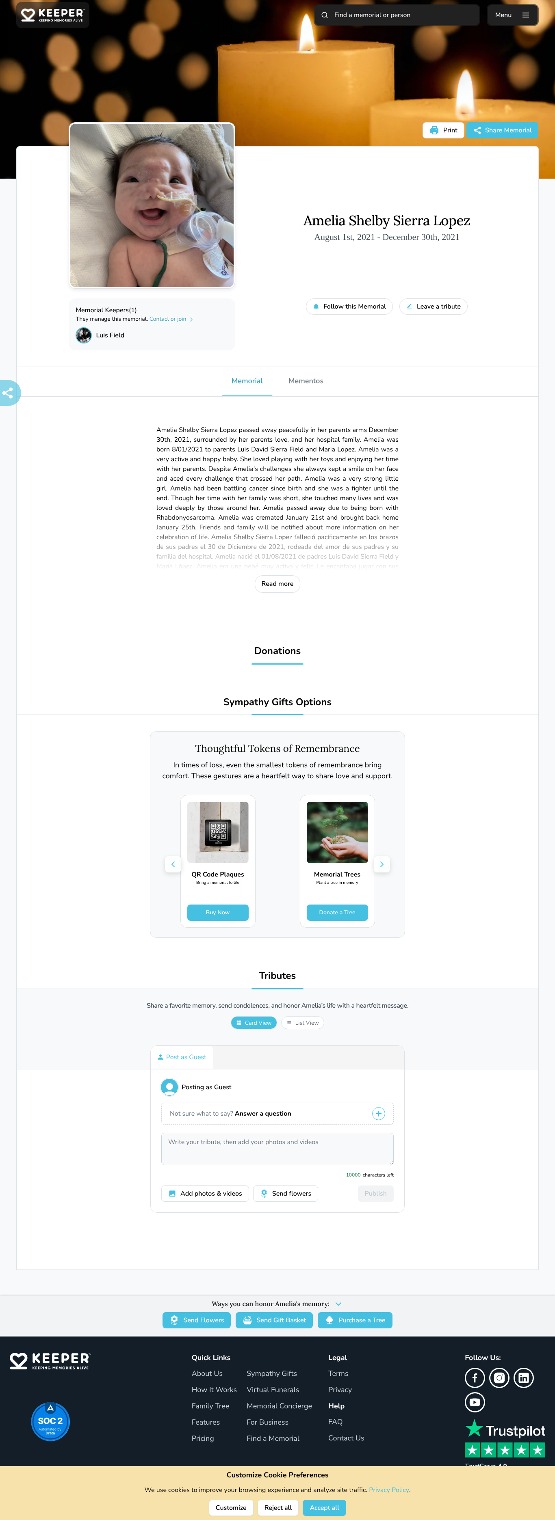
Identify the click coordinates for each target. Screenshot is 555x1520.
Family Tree (211, 1406)
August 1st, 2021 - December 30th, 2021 (387, 237)
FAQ (335, 1422)
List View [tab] (307, 1023)
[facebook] (475, 1378)
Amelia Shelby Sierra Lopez (387, 221)
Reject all (278, 1507)
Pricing (203, 1439)
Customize (231, 1507)
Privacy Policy (389, 1489)
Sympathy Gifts (272, 1374)
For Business (267, 1422)
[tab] (182, 1057)
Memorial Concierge (279, 1406)
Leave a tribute (439, 306)
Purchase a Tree (361, 1320)
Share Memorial (508, 130)
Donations (277, 651)
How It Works (214, 1390)
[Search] (325, 15)
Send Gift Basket (281, 1320)
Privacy (340, 1390)
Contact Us (346, 1438)
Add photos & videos (211, 1193)
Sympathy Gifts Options (277, 702)
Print (450, 130)
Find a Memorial (273, 1439)
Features (206, 1422)
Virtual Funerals (273, 1390)
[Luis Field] (84, 335)
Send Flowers (203, 1320)
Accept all (324, 1507)
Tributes (277, 976)
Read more (278, 583)
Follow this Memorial (354, 306)
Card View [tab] (258, 1023)
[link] (218, 861)
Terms (338, 1374)
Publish (376, 1193)
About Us (207, 1374)
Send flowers (291, 1193)
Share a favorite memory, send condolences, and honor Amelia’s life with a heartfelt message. (277, 1006)
